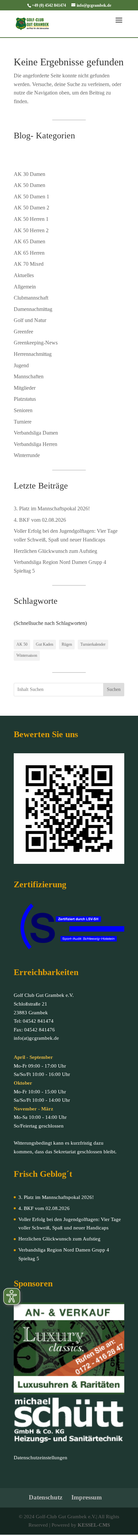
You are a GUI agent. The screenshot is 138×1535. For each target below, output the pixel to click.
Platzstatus (25, 399)
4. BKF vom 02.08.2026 (40, 520)
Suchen (114, 689)
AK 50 (21, 644)
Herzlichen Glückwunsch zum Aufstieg (55, 551)
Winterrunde (27, 455)
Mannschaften (29, 376)
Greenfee (23, 331)
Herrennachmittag (33, 354)
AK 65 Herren (29, 253)
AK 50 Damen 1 (31, 196)
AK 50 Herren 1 (31, 219)
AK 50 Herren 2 (31, 230)
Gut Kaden (44, 644)
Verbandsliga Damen (36, 433)
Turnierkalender (93, 644)
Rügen (67, 644)
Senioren (23, 410)
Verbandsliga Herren (35, 444)
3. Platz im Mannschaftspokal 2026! (52, 508)
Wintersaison (26, 655)
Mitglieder (25, 388)
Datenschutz (45, 1497)
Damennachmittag (33, 309)
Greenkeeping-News (36, 342)
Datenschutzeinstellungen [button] (40, 1457)
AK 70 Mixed (29, 264)
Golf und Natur (30, 320)
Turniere (22, 422)
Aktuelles (24, 275)
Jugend (21, 365)
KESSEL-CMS (94, 1525)
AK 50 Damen (29, 185)
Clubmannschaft (31, 298)
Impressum (86, 1497)
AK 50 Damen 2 (31, 207)
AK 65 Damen (29, 241)
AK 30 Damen (29, 174)
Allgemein (25, 287)
